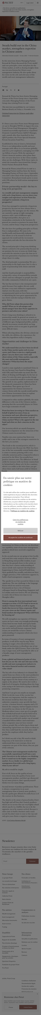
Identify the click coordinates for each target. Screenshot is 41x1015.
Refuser (20, 531)
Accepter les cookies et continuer (21, 537)
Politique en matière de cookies (22, 511)
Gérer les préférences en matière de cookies (20, 522)
